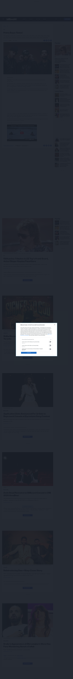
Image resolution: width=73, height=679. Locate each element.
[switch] (49, 342)
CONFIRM (29, 352)
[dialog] (36, 339)
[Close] (55, 325)
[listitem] (36, 339)
